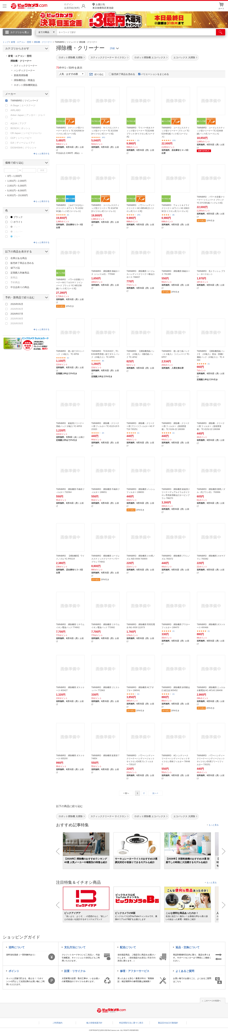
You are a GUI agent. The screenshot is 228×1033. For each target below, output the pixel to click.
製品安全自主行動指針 (168, 1023)
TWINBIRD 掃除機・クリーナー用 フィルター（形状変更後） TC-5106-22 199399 (175, 426)
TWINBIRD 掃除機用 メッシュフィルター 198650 (141, 490)
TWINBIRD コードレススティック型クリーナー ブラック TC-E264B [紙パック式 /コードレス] (176, 132)
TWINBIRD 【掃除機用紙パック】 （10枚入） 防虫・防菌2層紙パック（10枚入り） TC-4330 (211, 355)
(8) (173, 215)
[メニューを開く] (5, 6)
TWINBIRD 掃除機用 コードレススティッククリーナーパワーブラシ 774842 (105, 559)
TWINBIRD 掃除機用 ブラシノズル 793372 (176, 557)
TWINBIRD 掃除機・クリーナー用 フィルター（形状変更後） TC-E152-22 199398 (211, 426)
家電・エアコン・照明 (20, 56)
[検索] (220, 32)
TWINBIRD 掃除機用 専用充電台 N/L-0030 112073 (141, 626)
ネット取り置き (157, 37)
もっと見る (214, 825)
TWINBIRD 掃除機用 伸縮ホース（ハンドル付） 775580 (105, 272)
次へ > (155, 793)
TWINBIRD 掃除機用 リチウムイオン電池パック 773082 (105, 626)
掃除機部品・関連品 (24, 80)
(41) (103, 137)
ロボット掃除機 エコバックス (149, 57)
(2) (68, 215)
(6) (103, 361)
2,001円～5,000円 (16, 185)
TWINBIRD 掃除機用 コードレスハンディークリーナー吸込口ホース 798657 (141, 274)
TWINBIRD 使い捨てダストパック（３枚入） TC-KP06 (70, 352)
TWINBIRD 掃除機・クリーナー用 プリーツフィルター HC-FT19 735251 (140, 426)
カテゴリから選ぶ (19, 32)
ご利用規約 (57, 1023)
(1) (138, 140)
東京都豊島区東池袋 (102, 6)
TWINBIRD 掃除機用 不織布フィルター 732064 (70, 490)
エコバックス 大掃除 (184, 57)
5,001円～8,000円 (16, 190)
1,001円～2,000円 (16, 180)
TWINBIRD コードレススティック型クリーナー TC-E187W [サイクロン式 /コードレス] (105, 208)
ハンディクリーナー (24, 70)
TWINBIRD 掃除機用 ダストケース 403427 (70, 689)
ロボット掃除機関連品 (25, 85)
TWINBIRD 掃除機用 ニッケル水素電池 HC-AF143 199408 (211, 689)
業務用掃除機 (21, 75)
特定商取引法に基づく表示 (131, 1023)
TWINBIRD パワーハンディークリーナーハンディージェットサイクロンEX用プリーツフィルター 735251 (211, 760)
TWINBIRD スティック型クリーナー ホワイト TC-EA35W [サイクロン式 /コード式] (70, 131)
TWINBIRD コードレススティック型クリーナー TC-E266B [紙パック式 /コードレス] (211, 131)
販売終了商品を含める (123, 74)
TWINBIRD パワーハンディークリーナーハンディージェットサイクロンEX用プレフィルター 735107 (141, 760)
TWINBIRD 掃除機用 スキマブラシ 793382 (211, 557)
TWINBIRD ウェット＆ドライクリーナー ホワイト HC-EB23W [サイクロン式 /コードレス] (175, 208)
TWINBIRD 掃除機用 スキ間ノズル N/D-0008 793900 (141, 557)
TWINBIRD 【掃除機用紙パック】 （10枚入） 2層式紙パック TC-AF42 (140, 354)
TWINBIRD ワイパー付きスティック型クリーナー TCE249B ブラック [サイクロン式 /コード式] (141, 132)
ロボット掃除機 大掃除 (71, 57)
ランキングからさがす (100, 37)
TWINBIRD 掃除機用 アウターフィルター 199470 (176, 626)
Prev (58, 851)
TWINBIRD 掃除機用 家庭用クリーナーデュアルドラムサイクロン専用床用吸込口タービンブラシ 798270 (176, 493)
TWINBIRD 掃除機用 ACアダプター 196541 (140, 689)
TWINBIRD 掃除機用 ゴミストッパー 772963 (105, 689)
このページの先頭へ (212, 1001)
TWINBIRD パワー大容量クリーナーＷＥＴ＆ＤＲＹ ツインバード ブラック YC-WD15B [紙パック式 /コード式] (70, 284)
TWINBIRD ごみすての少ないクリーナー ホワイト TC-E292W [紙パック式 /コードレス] (70, 208)
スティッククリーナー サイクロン (108, 57)
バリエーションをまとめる (155, 74)
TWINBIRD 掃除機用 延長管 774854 (105, 757)
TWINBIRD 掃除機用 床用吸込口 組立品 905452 (176, 689)
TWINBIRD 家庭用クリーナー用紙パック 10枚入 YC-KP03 (70, 424)
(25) (138, 215)
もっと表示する (42, 153)
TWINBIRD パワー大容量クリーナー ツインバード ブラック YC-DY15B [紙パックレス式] (211, 200)
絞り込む (99, 74)
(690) (69, 137)
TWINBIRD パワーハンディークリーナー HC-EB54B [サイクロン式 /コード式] (140, 208)
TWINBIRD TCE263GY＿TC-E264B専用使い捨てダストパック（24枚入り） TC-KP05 (105, 354)
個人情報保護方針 (94, 1023)
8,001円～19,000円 (17, 195)
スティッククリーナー (25, 65)
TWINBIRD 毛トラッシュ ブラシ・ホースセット (211, 272)
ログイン (42, 37)
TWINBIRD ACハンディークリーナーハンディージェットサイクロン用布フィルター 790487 (176, 760)
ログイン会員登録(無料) (72, 6)
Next (223, 851)
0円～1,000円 (14, 176)
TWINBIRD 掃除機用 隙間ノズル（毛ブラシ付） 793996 (211, 490)
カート (221, 8)
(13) (173, 140)
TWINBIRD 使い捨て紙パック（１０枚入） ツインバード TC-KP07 (176, 354)
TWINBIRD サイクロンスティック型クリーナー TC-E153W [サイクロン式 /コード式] (105, 131)
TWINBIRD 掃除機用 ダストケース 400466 (211, 626)
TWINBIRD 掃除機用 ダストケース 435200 (70, 757)
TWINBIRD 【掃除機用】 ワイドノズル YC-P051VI (70, 557)
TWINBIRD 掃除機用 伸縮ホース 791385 (176, 272)
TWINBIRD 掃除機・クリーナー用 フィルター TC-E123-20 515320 (105, 426)
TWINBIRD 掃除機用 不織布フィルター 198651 (105, 490)
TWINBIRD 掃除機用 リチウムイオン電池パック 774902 (70, 626)
